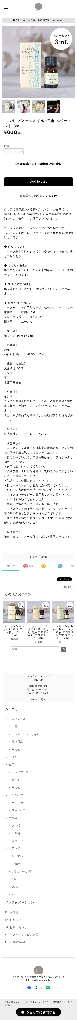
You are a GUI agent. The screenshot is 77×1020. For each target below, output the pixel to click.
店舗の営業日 (18, 942)
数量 (7, 146)
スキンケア (19, 810)
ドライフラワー (21, 772)
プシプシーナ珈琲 (23, 871)
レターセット (20, 840)
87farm (16, 863)
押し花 (16, 779)
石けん (13, 757)
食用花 (13, 764)
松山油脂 (17, 856)
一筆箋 (16, 833)
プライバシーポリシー (40, 1002)
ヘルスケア (16, 795)
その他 (16, 749)
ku (13, 894)
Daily (15, 886)
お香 (14, 726)
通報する (67, 587)
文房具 (13, 817)
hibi (14, 879)
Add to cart (38, 181)
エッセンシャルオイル (25, 734)
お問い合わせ (18, 927)
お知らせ (15, 919)
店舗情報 (15, 912)
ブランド (14, 848)
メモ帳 (16, 825)
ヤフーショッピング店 (24, 934)
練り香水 (17, 741)
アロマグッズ (17, 718)
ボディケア (19, 802)
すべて (11, 566)
